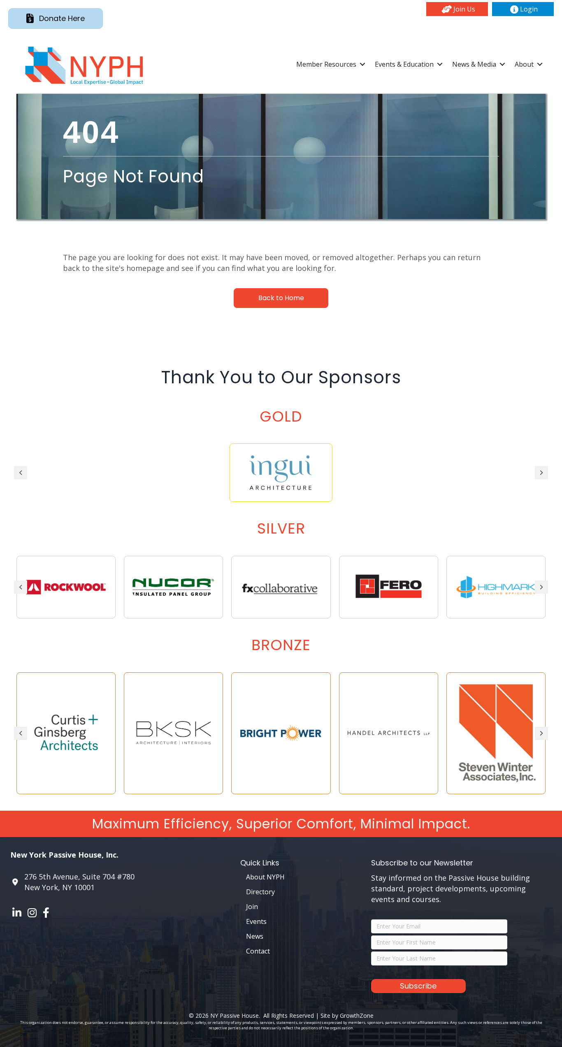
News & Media (474, 64)
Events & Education (404, 64)
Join (252, 906)
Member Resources (326, 64)
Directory (260, 891)
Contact (258, 951)
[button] (457, 9)
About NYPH (265, 876)
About (524, 64)
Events (256, 921)
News (254, 936)
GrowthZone (357, 1015)
